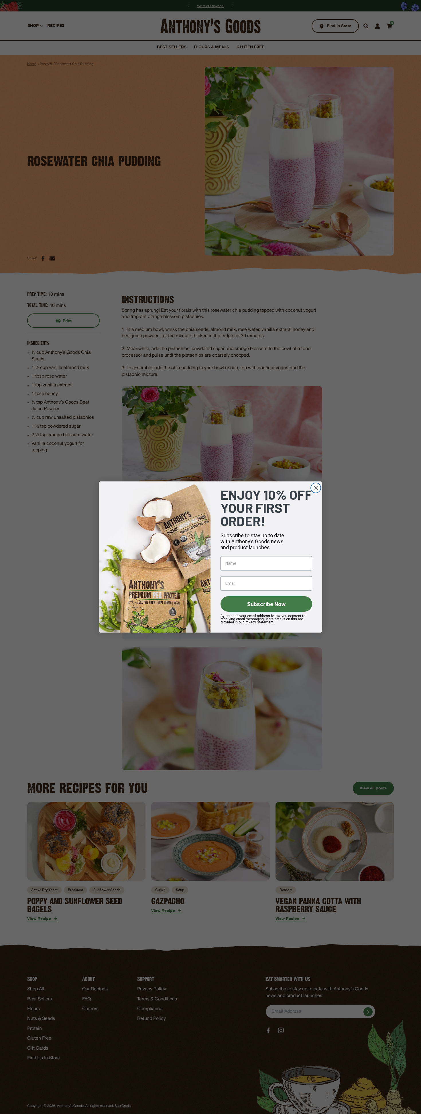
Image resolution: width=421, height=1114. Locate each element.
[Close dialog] (316, 488)
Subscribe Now (266, 604)
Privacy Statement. (259, 622)
